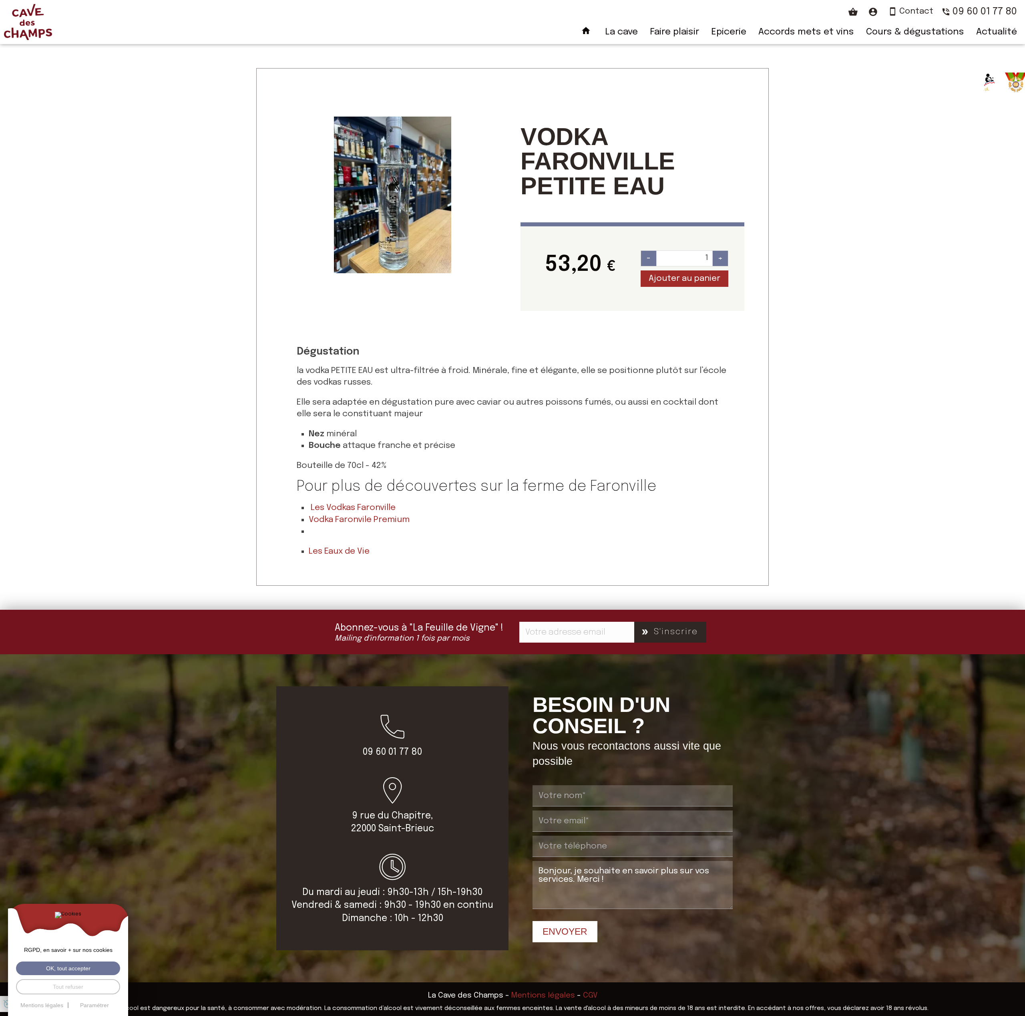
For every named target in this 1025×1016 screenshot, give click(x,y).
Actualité (996, 31)
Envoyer (565, 931)
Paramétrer (94, 1005)
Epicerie (728, 31)
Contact (916, 11)
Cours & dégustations (915, 31)
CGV (590, 995)
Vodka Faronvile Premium (359, 519)
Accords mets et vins (806, 31)
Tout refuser (68, 987)
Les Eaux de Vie (339, 551)
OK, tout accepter (68, 968)
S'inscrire (676, 631)
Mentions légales (543, 995)
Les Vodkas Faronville (353, 507)
